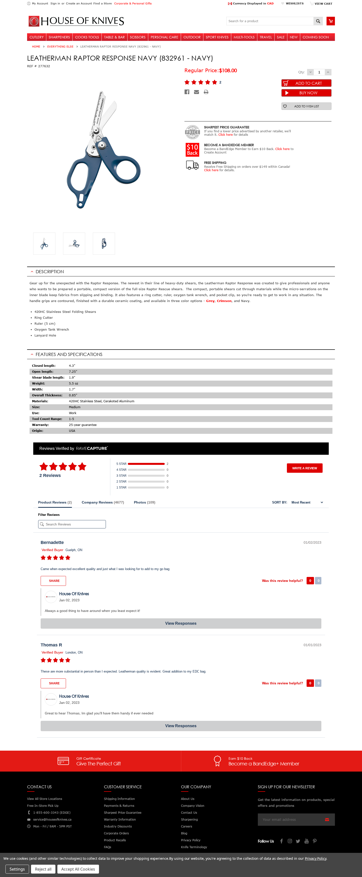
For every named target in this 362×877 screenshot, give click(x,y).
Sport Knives (217, 37)
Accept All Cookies (78, 869)
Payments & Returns (119, 806)
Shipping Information (119, 799)
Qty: (301, 72)
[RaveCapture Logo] (91, 448)
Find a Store (102, 3)
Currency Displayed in (253, 3)
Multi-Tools (244, 37)
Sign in (55, 3)
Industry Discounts (118, 826)
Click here (225, 134)
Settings (17, 869)
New (293, 37)
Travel (266, 37)
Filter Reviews (49, 515)
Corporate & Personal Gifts (133, 3)
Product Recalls (115, 840)
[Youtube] (306, 842)
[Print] (206, 91)
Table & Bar (114, 37)
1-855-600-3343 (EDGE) (51, 812)
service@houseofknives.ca (52, 819)
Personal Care (164, 37)
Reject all (43, 869)
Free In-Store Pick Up (42, 806)
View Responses (181, 623)
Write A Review (304, 468)
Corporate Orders (116, 833)
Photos (144, 502)
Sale (281, 37)
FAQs (107, 847)
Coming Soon (316, 37)
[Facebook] (186, 91)
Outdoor (192, 37)
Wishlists (295, 3)
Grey (210, 301)
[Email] (196, 91)
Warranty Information (120, 819)
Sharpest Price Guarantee (122, 812)
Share (54, 581)
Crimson (224, 301)
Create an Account (79, 3)
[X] (298, 842)
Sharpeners (59, 37)
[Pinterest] (315, 842)
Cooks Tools (87, 37)
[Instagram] (290, 842)
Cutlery (37, 37)
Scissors (138, 37)
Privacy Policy (315, 858)
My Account (40, 3)
